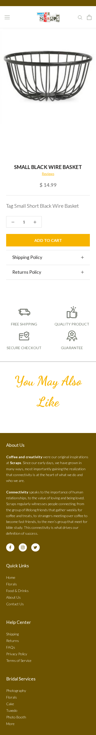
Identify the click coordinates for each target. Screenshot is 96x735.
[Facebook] (10, 547)
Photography (16, 690)
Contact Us (15, 604)
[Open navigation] (7, 17)
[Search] (80, 17)
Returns (12, 640)
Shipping (12, 634)
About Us (13, 597)
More (10, 723)
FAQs (10, 647)
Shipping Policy (27, 257)
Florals (11, 584)
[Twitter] (35, 547)
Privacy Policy (16, 654)
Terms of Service (18, 660)
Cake (10, 704)
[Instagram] (23, 547)
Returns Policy (26, 272)
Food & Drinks (17, 590)
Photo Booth (16, 717)
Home (10, 577)
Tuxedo (11, 710)
